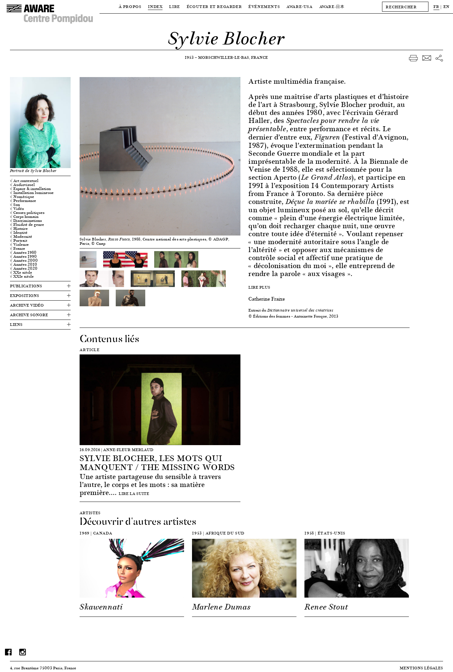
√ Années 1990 (23, 256)
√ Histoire (19, 229)
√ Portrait (18, 240)
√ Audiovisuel (22, 185)
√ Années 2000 (24, 260)
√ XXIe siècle (22, 276)
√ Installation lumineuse (32, 193)
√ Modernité (21, 237)
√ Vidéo (17, 209)
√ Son (15, 205)
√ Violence (19, 244)
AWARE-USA (299, 6)
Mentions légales (421, 668)
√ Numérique (22, 197)
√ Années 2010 (23, 264)
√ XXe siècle (21, 272)
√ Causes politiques (27, 213)
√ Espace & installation (30, 189)
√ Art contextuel (24, 181)
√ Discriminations (26, 221)
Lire (174, 6)
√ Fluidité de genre (27, 225)
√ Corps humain (24, 217)
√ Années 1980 (23, 252)
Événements (264, 6)
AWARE (332, 6)
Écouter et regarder (214, 6)
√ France (17, 248)
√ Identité (19, 233)
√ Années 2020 (23, 268)
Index (155, 6)
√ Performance (23, 201)
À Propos (130, 6)
